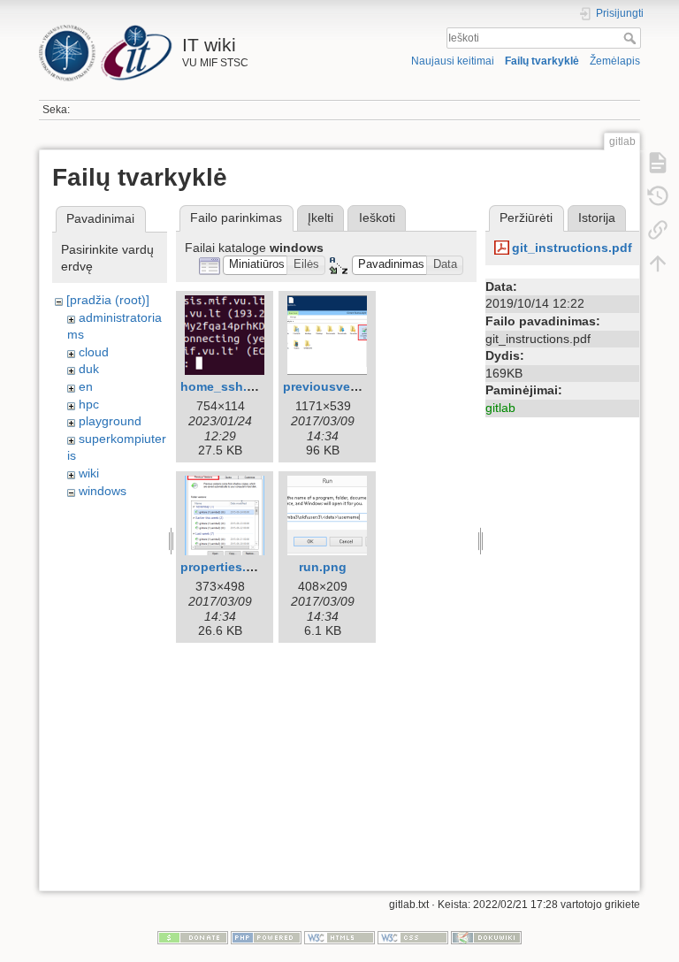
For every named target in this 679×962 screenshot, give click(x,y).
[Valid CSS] (413, 937)
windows (102, 491)
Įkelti (320, 217)
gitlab (500, 408)
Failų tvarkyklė (542, 61)
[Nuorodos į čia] (657, 230)
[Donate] (192, 937)
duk (89, 369)
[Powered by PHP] (266, 937)
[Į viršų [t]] (657, 263)
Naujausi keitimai (452, 61)
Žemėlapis (615, 61)
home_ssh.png (225, 386)
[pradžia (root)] (107, 300)
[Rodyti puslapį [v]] (657, 162)
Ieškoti (631, 38)
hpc (89, 404)
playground (110, 421)
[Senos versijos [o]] (657, 196)
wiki (89, 473)
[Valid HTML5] (339, 937)
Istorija (596, 217)
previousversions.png (349, 386)
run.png (323, 567)
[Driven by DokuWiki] (486, 937)
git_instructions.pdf (572, 247)
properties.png (225, 567)
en (86, 386)
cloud (94, 352)
